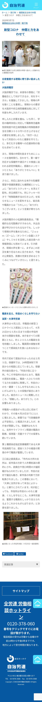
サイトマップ (21, 591)
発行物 (25, 23)
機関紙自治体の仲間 (11, 23)
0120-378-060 (21, 623)
